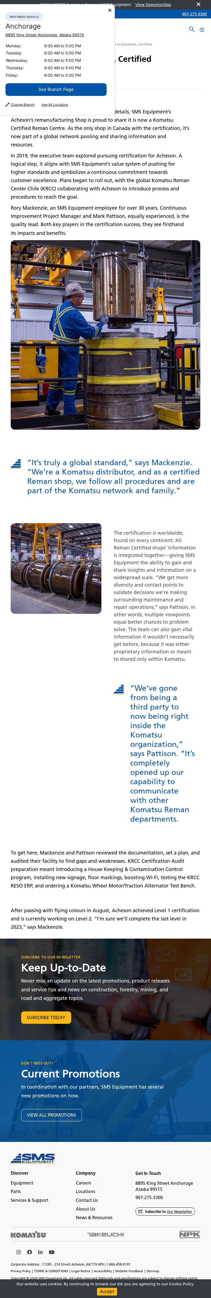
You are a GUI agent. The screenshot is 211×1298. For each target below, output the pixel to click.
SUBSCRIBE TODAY (46, 1017)
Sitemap (152, 1271)
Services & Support (29, 1200)
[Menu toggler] (201, 30)
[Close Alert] (198, 5)
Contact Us (87, 1200)
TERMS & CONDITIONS (51, 1271)
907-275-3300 (194, 14)
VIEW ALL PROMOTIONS (51, 1115)
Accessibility (103, 1271)
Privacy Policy (21, 1271)
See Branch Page (56, 89)
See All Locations (54, 105)
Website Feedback (129, 1271)
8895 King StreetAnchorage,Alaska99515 (44, 34)
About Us (85, 1209)
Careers (83, 1183)
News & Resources (94, 1217)
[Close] (110, 10)
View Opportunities (153, 4)
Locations (85, 1191)
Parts (16, 1191)
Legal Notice (80, 1271)
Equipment (22, 1183)
